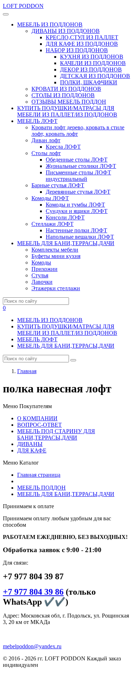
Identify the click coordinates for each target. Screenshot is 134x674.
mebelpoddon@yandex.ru (32, 646)
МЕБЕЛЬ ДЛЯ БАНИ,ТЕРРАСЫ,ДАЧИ (65, 346)
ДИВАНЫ (30, 444)
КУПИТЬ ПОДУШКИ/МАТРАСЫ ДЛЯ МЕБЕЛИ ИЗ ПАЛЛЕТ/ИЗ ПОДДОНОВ (67, 111)
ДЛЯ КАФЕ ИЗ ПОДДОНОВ (82, 44)
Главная (26, 371)
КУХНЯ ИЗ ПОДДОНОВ (91, 57)
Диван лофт (45, 140)
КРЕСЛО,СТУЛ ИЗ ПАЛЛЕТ (82, 37)
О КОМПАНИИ (37, 418)
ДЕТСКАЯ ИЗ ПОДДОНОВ (95, 76)
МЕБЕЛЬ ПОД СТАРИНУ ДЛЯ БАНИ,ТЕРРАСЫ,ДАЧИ (56, 434)
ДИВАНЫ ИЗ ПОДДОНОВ (65, 31)
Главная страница (38, 475)
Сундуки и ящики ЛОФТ (77, 211)
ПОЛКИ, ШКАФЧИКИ (88, 82)
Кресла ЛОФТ (63, 147)
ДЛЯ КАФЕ (31, 450)
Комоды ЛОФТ (50, 198)
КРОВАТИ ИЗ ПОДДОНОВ (66, 89)
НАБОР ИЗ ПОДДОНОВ (77, 50)
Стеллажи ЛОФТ (52, 224)
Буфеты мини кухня (55, 256)
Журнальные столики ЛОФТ (81, 166)
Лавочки (42, 282)
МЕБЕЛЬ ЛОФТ (37, 339)
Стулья (39, 275)
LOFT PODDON (23, 6)
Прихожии (44, 269)
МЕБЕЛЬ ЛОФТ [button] (37, 121)
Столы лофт (46, 153)
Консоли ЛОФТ (65, 217)
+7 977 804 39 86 (33, 591)
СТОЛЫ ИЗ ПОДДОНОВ (63, 95)
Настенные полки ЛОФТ (76, 230)
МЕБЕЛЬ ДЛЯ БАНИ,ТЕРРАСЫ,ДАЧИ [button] (65, 243)
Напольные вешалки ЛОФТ (80, 237)
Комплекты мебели (54, 250)
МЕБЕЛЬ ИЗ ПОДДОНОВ (50, 320)
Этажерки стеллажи (55, 288)
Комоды (41, 262)
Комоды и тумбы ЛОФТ (75, 205)
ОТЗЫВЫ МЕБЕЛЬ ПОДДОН (68, 102)
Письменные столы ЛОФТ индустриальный (78, 175)
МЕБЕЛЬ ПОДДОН (41, 488)
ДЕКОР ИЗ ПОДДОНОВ (91, 69)
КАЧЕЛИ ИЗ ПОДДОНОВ (93, 63)
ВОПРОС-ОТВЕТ (39, 425)
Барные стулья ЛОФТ (57, 185)
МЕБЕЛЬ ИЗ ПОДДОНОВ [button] (50, 24)
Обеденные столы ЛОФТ (77, 160)
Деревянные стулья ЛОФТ (78, 192)
